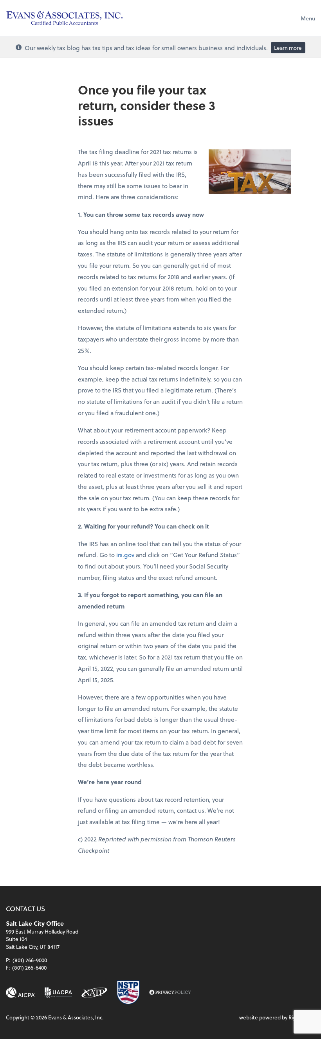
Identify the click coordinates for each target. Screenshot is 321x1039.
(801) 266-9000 (30, 960)
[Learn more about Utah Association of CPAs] (58, 992)
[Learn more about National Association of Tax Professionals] (94, 992)
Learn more (288, 47)
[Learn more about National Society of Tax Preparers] (128, 992)
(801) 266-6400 (29, 967)
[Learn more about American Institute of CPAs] (20, 992)
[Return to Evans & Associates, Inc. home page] (64, 18)
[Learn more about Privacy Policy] (170, 992)
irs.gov (125, 554)
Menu (308, 18)
